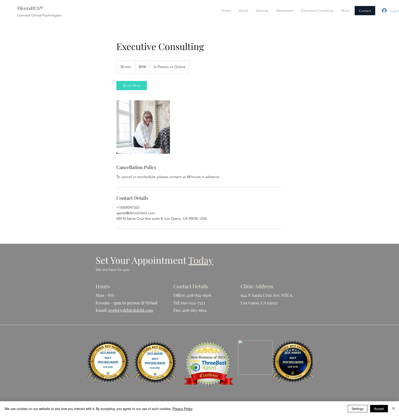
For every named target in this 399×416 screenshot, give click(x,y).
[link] (131, 85)
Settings (357, 408)
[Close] (393, 408)
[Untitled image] (143, 127)
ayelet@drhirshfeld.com (130, 310)
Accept (379, 408)
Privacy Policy (182, 408)
